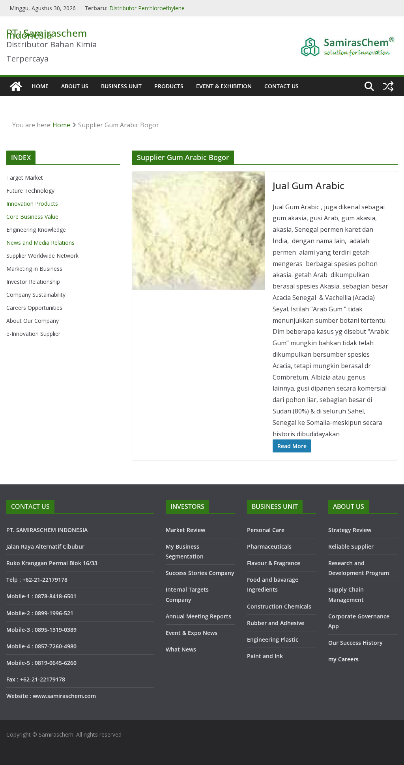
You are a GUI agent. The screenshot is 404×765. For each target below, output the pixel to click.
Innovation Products (32, 203)
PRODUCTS (168, 86)
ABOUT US (74, 86)
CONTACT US (281, 86)
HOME (40, 86)
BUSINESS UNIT (121, 86)
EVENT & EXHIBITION (224, 86)
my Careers (343, 659)
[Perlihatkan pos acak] (388, 86)
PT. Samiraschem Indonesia (46, 33)
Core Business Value (32, 216)
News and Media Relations (40, 242)
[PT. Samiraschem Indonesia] (15, 86)
